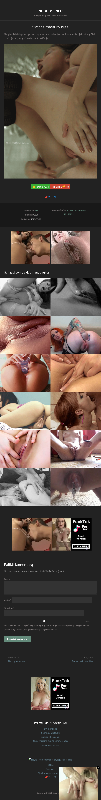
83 (67, 186)
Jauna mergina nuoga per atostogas (50, 740)
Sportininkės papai (50, 736)
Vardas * (7, 600)
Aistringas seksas (16, 661)
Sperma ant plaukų (50, 732)
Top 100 (52, 197)
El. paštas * (9, 608)
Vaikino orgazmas (50, 744)
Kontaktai (50, 769)
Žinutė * (7, 579)
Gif (36, 210)
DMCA (51, 764)
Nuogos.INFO (50, 10)
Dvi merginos (50, 728)
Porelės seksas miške (82, 661)
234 (47, 186)
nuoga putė (69, 213)
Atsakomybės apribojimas (50, 772)
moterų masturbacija (76, 210)
